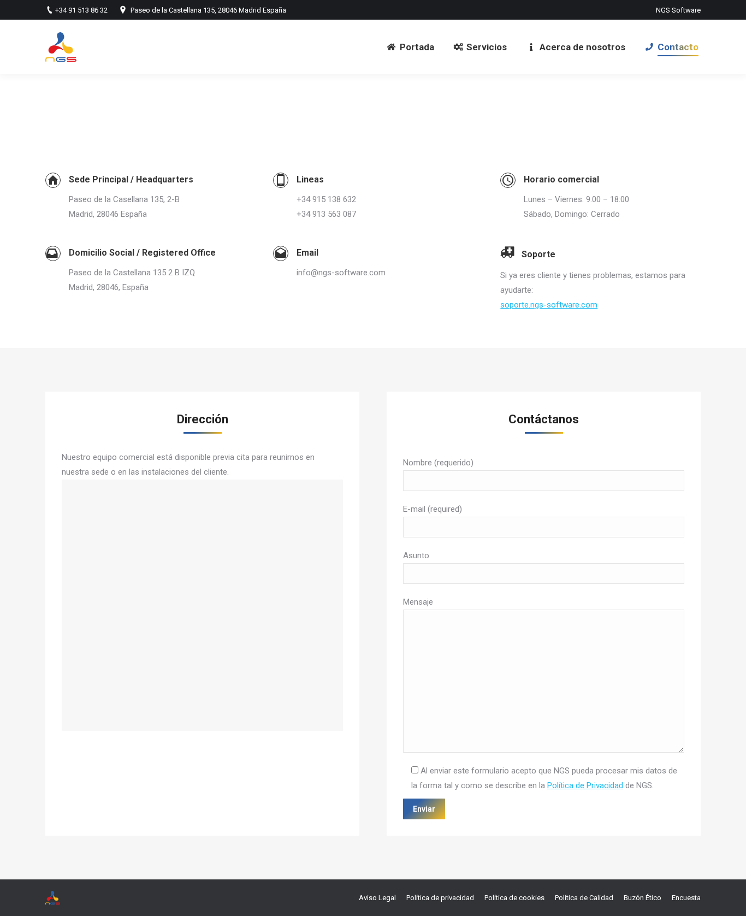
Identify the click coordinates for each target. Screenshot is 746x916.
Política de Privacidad (585, 785)
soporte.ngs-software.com (548, 305)
